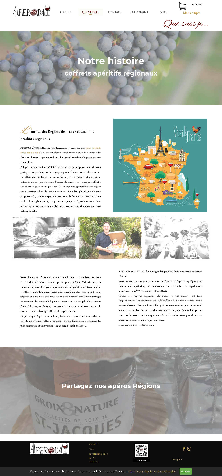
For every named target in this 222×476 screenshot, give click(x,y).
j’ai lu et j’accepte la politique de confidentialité (151, 471)
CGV (91, 449)
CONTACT (115, 12)
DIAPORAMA (140, 12)
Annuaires (94, 461)
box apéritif (177, 459)
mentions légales (98, 453)
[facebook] (184, 449)
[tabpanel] (192, 12)
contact (93, 444)
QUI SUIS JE (90, 12)
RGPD (92, 458)
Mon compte (191, 13)
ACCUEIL (66, 12)
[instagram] (189, 449)
